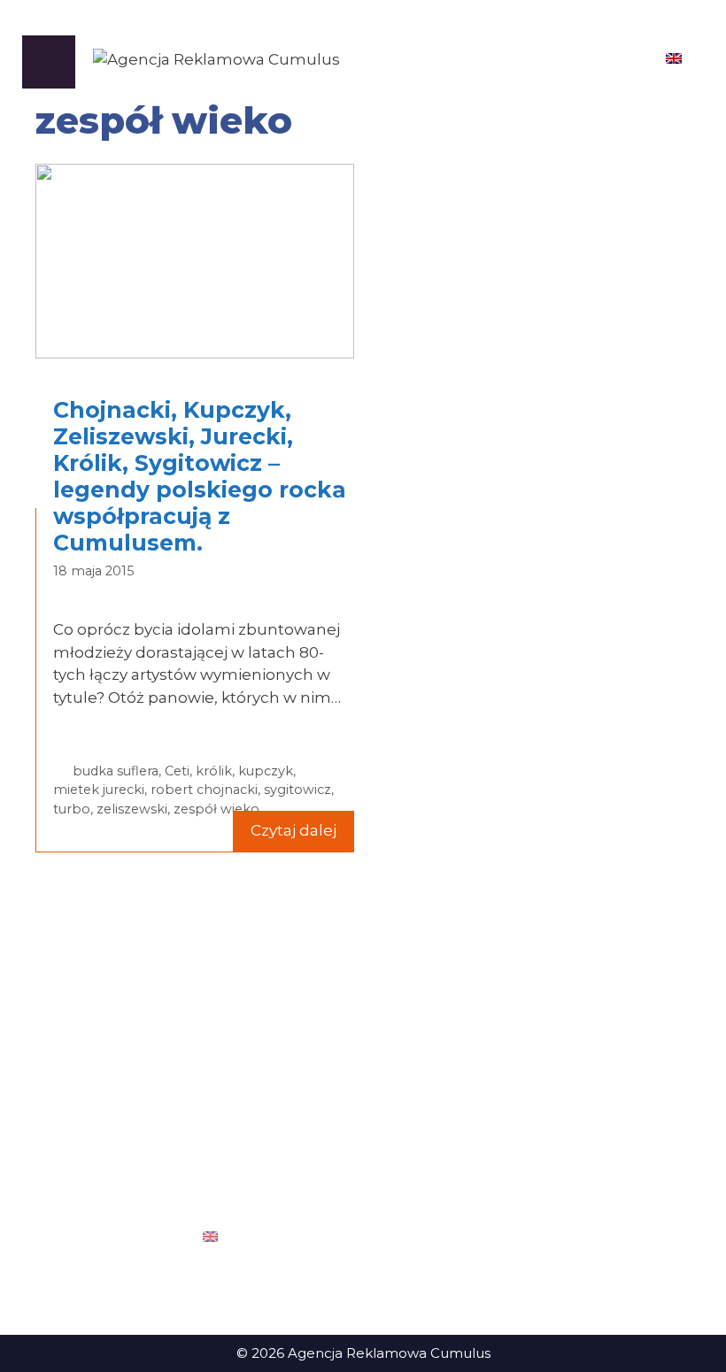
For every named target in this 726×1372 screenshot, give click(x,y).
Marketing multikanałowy (361, 1124)
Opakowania (543, 1098)
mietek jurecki (98, 790)
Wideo (523, 1204)
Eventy (523, 1045)
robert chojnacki (204, 790)
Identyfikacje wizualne (575, 1071)
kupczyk (265, 771)
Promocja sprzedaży (569, 1151)
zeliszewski (132, 809)
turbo (71, 809)
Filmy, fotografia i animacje (364, 1098)
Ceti (177, 771)
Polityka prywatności (110, 1288)
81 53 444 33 (109, 1102)
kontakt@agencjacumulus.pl (138, 1142)
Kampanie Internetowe (355, 1151)
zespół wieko (216, 809)
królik (214, 771)
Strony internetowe (341, 1071)
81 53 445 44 (109, 1083)
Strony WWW (547, 1177)
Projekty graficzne (561, 1124)
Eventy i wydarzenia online (364, 1177)
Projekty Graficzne (337, 1045)
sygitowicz (297, 790)
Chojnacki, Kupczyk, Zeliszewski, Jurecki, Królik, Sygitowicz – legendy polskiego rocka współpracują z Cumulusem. (199, 476)
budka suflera (115, 771)
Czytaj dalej (293, 830)
